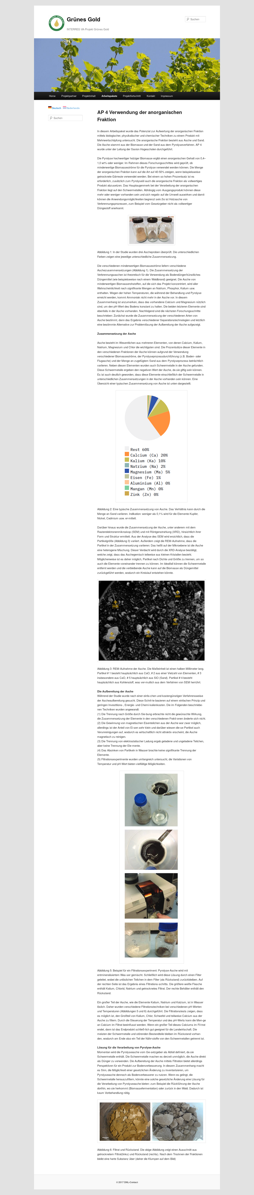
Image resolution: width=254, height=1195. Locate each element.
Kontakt (151, 96)
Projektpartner (68, 96)
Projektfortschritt (132, 96)
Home (52, 96)
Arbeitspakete (109, 96)
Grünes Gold (83, 19)
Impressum (167, 96)
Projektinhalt (89, 96)
